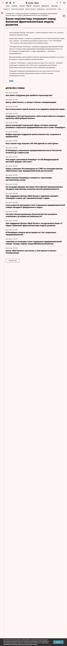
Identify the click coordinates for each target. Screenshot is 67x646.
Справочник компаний (17, 9)
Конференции (41, 9)
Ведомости (6, 9)
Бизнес (8, 6)
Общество (28, 6)
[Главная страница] (26, 3)
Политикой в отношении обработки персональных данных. (20, 644)
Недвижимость (45, 6)
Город (59, 9)
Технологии (36, 6)
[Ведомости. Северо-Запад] (33, 2)
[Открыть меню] (64, 3)
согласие (44, 641)
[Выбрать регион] (57, 3)
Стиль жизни (54, 6)
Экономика (15, 6)
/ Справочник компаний (21, 13)
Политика (22, 6)
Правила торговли (30, 9)
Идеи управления (51, 9)
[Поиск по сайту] (61, 3)
